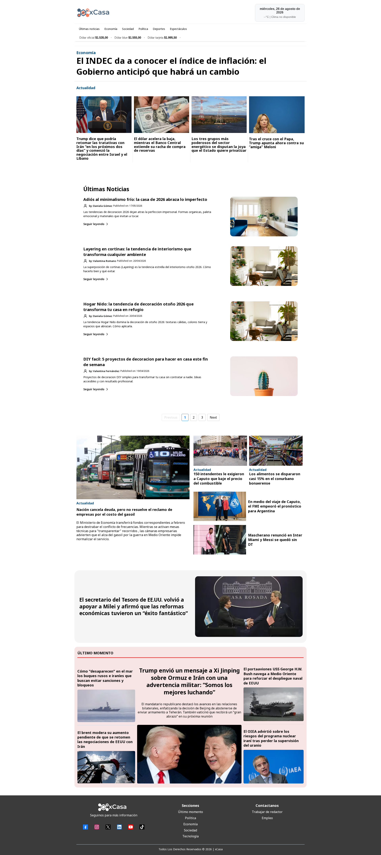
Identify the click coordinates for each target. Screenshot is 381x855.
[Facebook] (85, 827)
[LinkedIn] (119, 827)
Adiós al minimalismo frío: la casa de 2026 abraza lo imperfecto (145, 199)
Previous (170, 417)
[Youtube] (130, 827)
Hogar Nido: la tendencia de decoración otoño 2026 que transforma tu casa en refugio (138, 306)
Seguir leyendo (93, 224)
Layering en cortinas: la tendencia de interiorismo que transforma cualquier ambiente (137, 251)
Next (213, 417)
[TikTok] (142, 827)
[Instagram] (96, 827)
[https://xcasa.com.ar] (132, 12)
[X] (108, 827)
